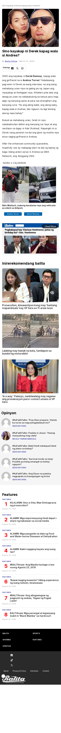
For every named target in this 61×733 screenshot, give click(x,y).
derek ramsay (33, 214)
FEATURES (37, 640)
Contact (46, 671)
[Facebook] (12, 68)
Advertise (34, 671)
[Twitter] (17, 68)
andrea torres (13, 214)
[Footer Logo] (13, 678)
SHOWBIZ (7, 640)
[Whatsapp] (22, 68)
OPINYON (7, 646)
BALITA (6, 633)
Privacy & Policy (19, 671)
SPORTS (36, 633)
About (6, 671)
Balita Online (11, 61)
